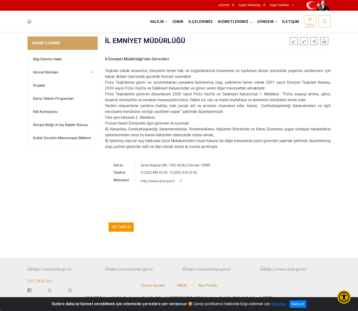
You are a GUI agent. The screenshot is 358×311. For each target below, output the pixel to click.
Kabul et (298, 304)
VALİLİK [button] (157, 22)
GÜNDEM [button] (265, 22)
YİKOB (182, 286)
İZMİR (178, 22)
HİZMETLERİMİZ (46, 43)
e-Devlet (223, 5)
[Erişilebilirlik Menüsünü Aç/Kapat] (344, 297)
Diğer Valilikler (280, 5)
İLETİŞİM (290, 22)
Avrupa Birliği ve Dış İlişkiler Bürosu (60, 125)
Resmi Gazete (153, 286)
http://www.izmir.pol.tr (158, 181)
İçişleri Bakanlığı (250, 5)
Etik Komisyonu (45, 112)
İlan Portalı (208, 286)
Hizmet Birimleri (45, 72)
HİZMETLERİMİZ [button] (233, 22)
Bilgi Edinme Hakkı (47, 59)
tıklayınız (278, 304)
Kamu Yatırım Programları (53, 98)
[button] (314, 41)
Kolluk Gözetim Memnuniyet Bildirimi (62, 138)
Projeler (39, 85)
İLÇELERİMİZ (200, 22)
